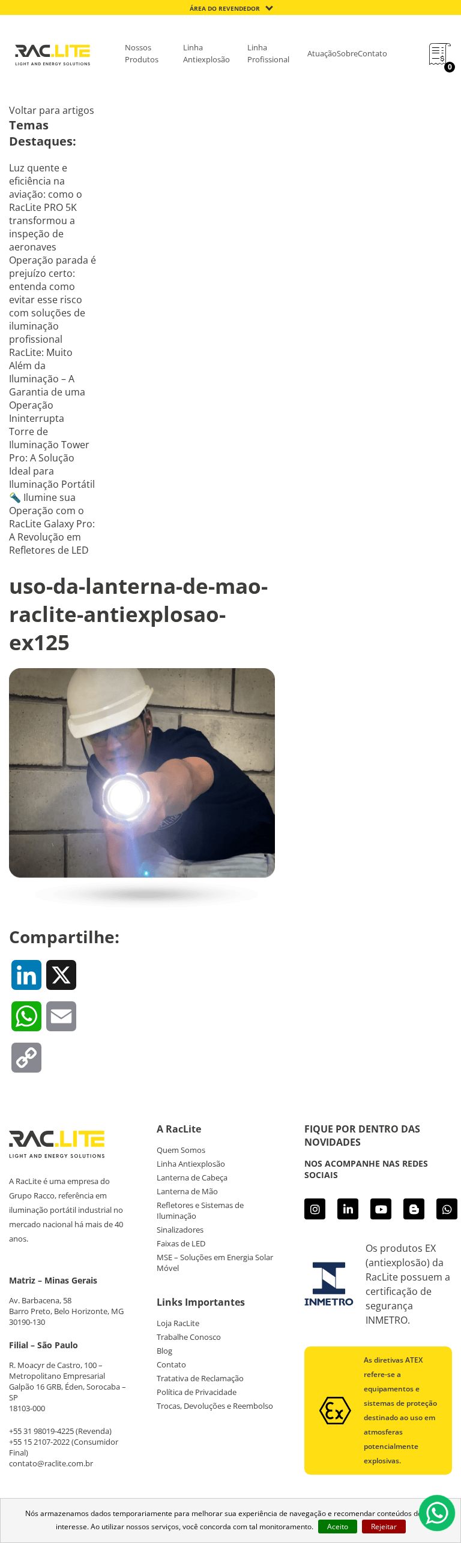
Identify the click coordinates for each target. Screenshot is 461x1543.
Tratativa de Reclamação (200, 1378)
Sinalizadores (180, 1229)
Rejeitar (384, 1526)
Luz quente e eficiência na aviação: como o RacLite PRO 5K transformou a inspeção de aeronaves (45, 207)
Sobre (347, 53)
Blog (164, 1350)
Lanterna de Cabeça (192, 1177)
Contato (372, 53)
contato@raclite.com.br (51, 1463)
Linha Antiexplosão (206, 53)
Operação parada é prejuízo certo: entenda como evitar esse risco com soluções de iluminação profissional (52, 299)
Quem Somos (181, 1150)
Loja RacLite (178, 1323)
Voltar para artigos (51, 110)
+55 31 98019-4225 (41, 1431)
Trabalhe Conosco (189, 1336)
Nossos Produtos (141, 53)
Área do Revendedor (225, 8)
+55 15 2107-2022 (39, 1441)
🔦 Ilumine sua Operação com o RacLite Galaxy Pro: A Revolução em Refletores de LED (52, 524)
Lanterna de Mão (187, 1191)
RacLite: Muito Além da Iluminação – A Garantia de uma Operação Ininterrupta (47, 385)
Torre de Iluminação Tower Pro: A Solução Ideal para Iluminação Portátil (52, 458)
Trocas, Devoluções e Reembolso (215, 1405)
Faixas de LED (181, 1243)
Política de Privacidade (197, 1392)
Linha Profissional (268, 53)
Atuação (322, 53)
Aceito (337, 1526)
